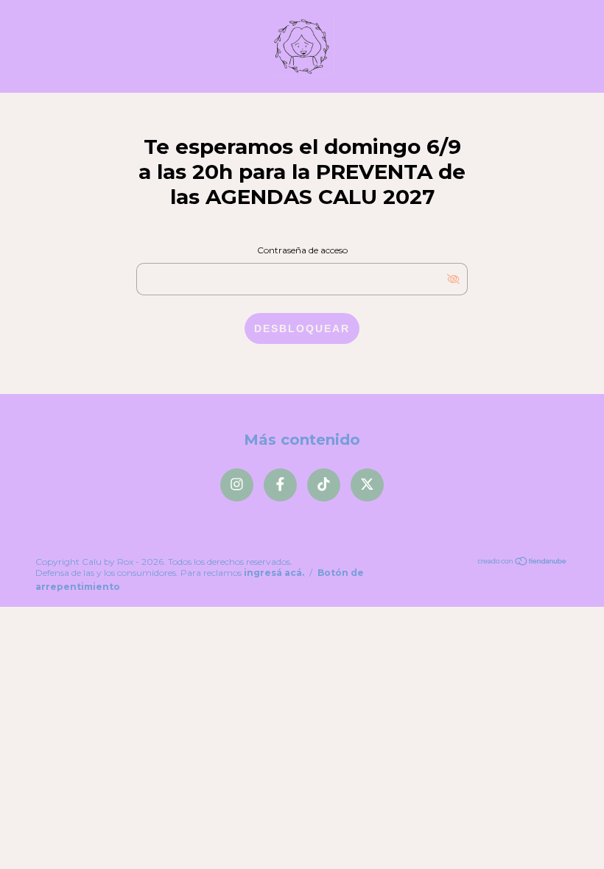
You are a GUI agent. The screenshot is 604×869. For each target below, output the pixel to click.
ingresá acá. (274, 572)
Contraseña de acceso (302, 250)
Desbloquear (302, 328)
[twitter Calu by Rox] (367, 485)
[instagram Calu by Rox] (236, 485)
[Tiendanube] (523, 562)
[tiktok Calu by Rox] (323, 485)
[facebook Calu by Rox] (280, 485)
